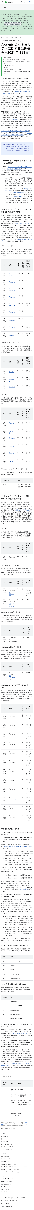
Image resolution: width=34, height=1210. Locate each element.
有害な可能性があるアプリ (20, 193)
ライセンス (5, 1200)
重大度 (27, 223)
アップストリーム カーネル (11, 594)
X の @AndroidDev (6, 1159)
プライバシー (13, 1200)
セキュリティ (18, 37)
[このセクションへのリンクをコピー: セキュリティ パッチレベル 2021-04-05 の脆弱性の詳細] (23, 499)
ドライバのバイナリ (6, 1149)
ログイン (29, 2)
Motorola (28, 1064)
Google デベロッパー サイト (20, 1033)
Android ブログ (5, 1161)
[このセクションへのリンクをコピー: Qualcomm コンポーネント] (23, 647)
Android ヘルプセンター (7, 1179)
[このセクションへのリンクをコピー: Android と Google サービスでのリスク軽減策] (15, 163)
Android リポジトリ (6, 1136)
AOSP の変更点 (27, 28)
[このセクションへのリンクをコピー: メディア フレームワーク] (21, 343)
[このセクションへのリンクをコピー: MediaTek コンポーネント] (22, 612)
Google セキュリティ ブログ (8, 1164)
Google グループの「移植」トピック (10, 1172)
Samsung (8, 1066)
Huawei (18, 1064)
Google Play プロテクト (14, 169)
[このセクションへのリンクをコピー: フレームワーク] (14, 246)
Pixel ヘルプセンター (6, 1181)
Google (13, 1064)
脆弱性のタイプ (19, 223)
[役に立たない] (20, 41)
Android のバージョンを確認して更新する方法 (17, 846)
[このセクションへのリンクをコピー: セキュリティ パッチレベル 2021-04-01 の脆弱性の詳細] (23, 212)
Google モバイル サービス (20, 197)
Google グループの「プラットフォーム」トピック (14, 1167)
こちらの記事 (24, 889)
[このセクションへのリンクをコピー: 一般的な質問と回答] (20, 829)
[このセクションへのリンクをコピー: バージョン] (13, 1077)
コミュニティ (15, 1198)
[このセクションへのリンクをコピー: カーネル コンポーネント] (21, 565)
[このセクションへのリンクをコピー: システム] (9, 395)
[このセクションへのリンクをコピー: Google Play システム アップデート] (29, 469)
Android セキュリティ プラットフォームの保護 (15, 131)
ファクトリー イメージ (7, 1147)
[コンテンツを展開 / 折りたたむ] (13, 58)
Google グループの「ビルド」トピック (11, 1169)
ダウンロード (4, 1141)
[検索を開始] (21, 2)
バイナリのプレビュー (7, 1144)
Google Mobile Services (7, 1186)
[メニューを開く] (2, 2)
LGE (23, 1064)
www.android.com (6, 1184)
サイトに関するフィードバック (10, 1203)
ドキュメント (5, 7)
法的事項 (23, 1198)
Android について (6, 1198)
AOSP (2, 37)
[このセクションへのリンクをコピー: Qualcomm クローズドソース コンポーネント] (6, 688)
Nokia (3, 1066)
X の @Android (5, 1156)
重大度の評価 (13, 120)
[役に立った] (18, 41)
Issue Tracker (4, 1192)
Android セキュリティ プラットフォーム (20, 167)
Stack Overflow (5, 1189)
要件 (2, 1139)
